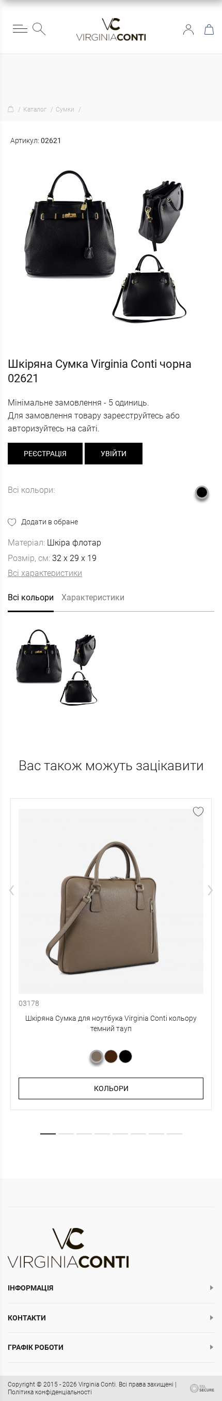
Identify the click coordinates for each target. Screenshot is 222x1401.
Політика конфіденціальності (50, 1392)
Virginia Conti (97, 1384)
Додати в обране (49, 522)
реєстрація (45, 453)
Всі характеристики (45, 573)
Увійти (188, 29)
